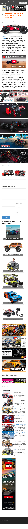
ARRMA (4, 38)
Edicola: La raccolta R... (21, 390)
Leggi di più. (4, 3)
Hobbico (15, 21)
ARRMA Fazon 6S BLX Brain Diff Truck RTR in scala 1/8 (14, 15)
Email (18, 207)
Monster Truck (20, 21)
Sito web (17, 212)
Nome (19, 203)
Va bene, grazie (22, 2)
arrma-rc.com (7, 165)
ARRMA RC (11, 21)
